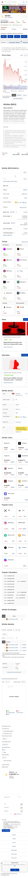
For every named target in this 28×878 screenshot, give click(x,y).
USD (25, 179)
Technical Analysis (18, 98)
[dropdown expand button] (25, 16)
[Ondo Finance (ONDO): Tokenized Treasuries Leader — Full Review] (14, 364)
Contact (14, 838)
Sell (16, 36)
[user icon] (24, 2)
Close (15, 869)
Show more (5, 127)
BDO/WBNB (24, 644)
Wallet (3, 36)
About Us (14, 834)
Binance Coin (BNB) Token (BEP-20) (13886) (21, 428)
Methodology (14, 850)
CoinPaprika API (6, 97)
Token (25, 198)
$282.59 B (24, 4)
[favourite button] (22, 16)
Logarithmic (19, 95)
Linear (14, 95)
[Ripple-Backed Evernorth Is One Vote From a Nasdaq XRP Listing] (14, 328)
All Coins (14, 842)
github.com (24, 193)
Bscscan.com (23, 207)
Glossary (14, 846)
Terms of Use (14, 857)
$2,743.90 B (8, 4)
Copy (25, 202)
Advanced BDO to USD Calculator (10, 181)
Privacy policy (14, 854)
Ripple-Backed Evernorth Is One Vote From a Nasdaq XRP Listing (13, 343)
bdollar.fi (25, 189)
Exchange (23, 36)
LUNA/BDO (24, 650)
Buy (10, 36)
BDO (25, 172)
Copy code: (4, 819)
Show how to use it (19, 395)
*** (18, 650)
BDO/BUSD (24, 647)
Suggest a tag (18, 431)
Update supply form (7, 235)
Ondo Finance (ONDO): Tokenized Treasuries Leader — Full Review (13, 379)
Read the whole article (8, 347)
